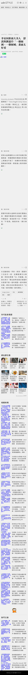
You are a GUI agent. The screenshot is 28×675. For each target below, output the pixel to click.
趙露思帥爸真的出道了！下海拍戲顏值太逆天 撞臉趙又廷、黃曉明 (19, 631)
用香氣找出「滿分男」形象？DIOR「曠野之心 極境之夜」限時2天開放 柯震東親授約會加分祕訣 (19, 418)
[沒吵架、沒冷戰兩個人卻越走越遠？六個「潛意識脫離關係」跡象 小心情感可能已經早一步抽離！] (6, 450)
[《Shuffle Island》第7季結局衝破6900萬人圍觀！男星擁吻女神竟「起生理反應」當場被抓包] (6, 551)
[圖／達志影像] (14, 131)
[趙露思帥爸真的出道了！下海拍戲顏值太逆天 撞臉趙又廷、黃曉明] (6, 631)
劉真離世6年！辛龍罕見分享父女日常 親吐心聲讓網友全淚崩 (19, 648)
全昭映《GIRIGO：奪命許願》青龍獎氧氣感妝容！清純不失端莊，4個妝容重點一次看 (19, 535)
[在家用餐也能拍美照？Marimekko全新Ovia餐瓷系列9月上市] (6, 517)
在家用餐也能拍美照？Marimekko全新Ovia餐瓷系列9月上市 (19, 517)
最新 (2, 7)
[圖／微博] (14, 74)
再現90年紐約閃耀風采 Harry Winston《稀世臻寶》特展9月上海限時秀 (23, 391)
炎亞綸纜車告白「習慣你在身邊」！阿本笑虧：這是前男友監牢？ (19, 345)
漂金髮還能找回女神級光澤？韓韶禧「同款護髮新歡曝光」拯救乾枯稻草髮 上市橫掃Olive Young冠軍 (19, 587)
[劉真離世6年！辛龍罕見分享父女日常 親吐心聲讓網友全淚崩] (6, 648)
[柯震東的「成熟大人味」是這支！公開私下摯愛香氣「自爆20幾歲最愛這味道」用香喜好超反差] (6, 320)
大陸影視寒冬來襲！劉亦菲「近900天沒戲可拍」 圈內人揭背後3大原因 (19, 641)
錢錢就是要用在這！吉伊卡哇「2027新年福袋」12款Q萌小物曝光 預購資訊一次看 (13, 391)
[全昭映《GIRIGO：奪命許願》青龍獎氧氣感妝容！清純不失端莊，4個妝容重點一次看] (6, 534)
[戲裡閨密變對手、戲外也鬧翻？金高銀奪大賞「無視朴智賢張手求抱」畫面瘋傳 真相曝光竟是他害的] (6, 657)
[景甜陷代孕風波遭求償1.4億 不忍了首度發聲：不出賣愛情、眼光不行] (6, 576)
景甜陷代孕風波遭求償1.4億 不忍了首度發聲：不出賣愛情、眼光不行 (19, 577)
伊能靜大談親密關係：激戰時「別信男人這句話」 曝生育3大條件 (19, 337)
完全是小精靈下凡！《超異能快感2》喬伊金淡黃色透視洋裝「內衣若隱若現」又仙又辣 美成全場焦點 (19, 331)
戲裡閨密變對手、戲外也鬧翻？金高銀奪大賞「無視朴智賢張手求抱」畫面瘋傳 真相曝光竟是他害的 (19, 659)
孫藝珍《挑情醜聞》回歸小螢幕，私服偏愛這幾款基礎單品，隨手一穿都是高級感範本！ (19, 594)
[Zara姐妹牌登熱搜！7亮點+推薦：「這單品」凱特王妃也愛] (6, 568)
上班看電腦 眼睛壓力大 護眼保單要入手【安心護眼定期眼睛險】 (4, 391)
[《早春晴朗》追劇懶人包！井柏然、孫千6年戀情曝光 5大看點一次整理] (6, 602)
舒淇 (3, 294)
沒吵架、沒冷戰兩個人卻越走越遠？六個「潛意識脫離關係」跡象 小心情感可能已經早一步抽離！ (19, 452)
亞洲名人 (17, 34)
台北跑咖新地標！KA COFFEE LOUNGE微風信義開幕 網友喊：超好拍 (13, 366)
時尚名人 (8, 7)
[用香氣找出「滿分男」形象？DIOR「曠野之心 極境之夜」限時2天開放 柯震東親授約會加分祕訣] (6, 416)
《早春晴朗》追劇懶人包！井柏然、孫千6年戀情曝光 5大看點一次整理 (19, 603)
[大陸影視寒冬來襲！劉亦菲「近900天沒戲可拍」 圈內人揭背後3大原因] (6, 640)
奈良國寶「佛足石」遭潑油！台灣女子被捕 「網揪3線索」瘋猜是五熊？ (19, 624)
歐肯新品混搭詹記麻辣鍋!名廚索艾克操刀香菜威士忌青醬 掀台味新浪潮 (19, 544)
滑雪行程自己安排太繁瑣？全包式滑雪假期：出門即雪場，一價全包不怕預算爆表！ (4, 378)
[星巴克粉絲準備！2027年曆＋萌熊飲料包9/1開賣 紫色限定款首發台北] (6, 442)
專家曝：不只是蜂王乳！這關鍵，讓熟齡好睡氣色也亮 (4, 366)
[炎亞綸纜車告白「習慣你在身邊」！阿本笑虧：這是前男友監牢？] (6, 345)
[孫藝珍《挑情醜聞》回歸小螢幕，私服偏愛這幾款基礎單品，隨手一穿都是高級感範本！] (6, 593)
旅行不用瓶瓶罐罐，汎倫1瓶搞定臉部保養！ (23, 378)
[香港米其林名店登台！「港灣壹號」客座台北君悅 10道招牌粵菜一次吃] (6, 484)
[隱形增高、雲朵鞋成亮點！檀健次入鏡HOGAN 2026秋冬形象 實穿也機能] (6, 433)
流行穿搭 (15, 7)
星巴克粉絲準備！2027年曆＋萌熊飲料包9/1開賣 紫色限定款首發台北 (19, 443)
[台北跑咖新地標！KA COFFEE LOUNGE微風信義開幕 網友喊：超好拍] (6, 467)
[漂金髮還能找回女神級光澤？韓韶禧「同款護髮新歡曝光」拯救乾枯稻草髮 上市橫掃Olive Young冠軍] (6, 585)
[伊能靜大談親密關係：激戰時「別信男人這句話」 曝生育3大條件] (6, 337)
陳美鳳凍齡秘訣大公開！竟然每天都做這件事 (22, 366)
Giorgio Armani (6, 292)
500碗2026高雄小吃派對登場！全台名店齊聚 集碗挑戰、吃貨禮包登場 (20, 460)
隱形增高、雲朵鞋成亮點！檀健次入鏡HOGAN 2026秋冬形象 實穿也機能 (19, 434)
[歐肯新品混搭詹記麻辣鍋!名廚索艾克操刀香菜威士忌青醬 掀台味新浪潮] (6, 543)
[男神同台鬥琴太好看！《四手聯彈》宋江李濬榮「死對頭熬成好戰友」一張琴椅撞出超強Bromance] (6, 526)
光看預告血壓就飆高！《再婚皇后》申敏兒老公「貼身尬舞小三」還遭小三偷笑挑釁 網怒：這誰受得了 (19, 562)
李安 (14, 292)
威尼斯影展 (20, 292)
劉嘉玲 (8, 294)
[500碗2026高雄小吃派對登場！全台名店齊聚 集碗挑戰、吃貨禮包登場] (6, 459)
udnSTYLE (4, 34)
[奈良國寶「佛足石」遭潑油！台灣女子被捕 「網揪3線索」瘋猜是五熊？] (6, 623)
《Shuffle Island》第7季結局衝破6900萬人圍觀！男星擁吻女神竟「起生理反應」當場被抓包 (19, 553)
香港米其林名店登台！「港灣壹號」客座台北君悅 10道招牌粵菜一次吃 (14, 378)
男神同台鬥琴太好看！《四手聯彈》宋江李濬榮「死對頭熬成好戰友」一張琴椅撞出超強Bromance (19, 528)
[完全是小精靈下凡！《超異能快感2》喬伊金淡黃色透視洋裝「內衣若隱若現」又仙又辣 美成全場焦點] (6, 329)
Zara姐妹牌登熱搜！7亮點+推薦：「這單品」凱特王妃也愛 (19, 568)
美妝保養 (22, 7)
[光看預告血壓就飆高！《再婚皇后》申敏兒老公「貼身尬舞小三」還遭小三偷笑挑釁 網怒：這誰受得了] (6, 560)
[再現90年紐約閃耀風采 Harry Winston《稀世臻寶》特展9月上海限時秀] (6, 475)
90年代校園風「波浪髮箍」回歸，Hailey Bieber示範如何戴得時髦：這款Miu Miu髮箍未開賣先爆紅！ (19, 410)
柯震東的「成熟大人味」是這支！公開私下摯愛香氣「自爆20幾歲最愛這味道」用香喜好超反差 (19, 322)
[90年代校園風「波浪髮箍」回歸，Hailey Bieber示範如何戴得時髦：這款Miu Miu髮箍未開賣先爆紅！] (6, 408)
